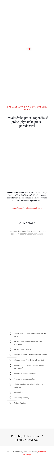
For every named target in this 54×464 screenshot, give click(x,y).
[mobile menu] (50, 4)
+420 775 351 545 (27, 440)
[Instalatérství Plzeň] (27, 4)
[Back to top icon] (48, 458)
